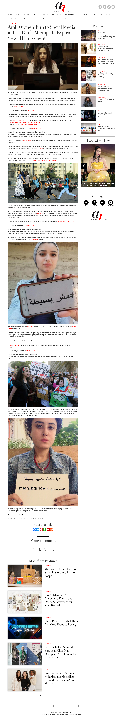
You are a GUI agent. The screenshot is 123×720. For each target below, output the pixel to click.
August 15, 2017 (32, 110)
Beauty (19, 14)
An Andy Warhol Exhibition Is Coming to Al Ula (106, 128)
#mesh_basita (18, 106)
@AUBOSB (36, 122)
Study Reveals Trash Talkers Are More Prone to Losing (61, 623)
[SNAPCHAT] (86, 202)
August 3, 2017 (36, 128)
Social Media (21, 518)
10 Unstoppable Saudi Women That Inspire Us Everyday (105, 75)
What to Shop (102, 98)
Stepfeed (40, 213)
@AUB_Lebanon (27, 122)
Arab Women (12, 518)
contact (96, 14)
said (51, 409)
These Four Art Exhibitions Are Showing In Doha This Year (106, 48)
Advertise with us (89, 706)
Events (100, 124)
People (14, 18)
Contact (72, 706)
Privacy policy (44, 706)
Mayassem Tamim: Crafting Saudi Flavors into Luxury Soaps (60, 572)
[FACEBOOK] (94, 202)
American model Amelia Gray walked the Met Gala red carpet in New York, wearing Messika (98, 184)
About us (60, 706)
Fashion (31, 14)
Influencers (101, 84)
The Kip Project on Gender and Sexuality (44, 160)
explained (35, 239)
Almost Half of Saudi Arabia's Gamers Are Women (105, 115)
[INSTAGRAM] (110, 202)
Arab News (39, 148)
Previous (84, 166)
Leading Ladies (102, 58)
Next (112, 166)
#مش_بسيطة (26, 120)
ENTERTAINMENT (71, 14)
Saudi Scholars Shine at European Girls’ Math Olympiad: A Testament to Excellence (60, 652)
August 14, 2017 (30, 225)
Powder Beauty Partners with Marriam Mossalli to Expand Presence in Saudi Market (60, 678)
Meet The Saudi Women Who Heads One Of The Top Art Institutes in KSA (106, 61)
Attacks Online (30, 518)
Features (20, 18)
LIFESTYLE (55, 14)
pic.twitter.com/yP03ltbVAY (28, 124)
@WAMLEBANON (15, 122)
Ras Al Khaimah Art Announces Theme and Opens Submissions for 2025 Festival (58, 600)
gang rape (30, 326)
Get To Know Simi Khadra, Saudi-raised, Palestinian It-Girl (105, 88)
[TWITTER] (102, 202)
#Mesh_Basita (16, 120)
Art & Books (101, 44)
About (85, 14)
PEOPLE (43, 14)
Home (10, 14)
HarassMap (27, 140)
